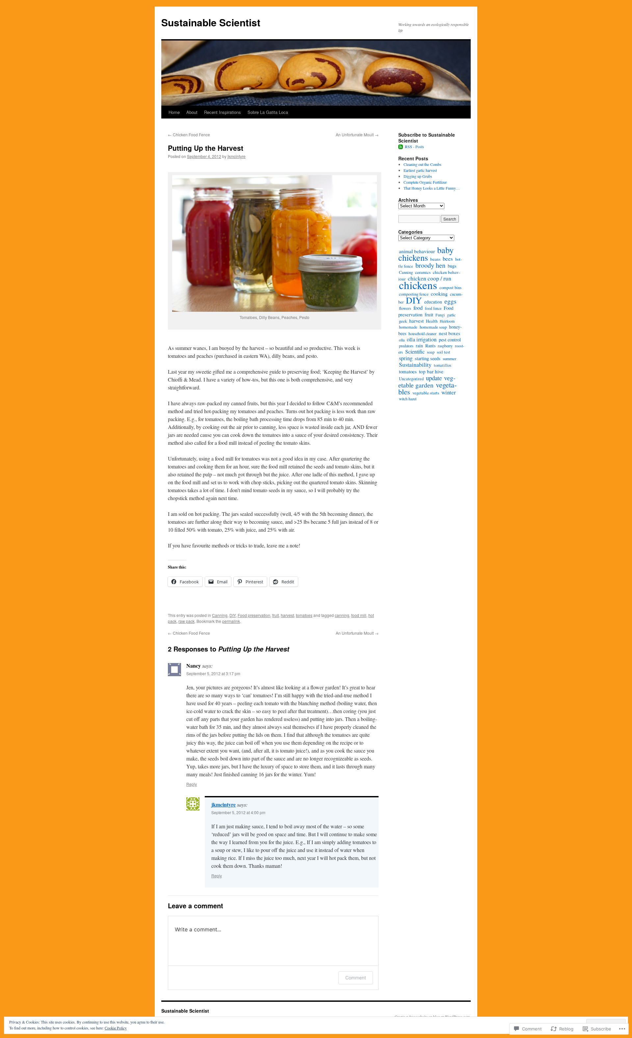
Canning (219, 615)
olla (402, 339)
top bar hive (431, 371)
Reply (191, 784)
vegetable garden (427, 381)
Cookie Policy (116, 1027)
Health (431, 321)
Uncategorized (411, 379)
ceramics (423, 272)
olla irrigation (421, 339)
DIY (232, 615)
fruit (275, 615)
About (192, 112)
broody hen (430, 265)
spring (405, 358)
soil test (443, 352)
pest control (450, 339)
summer (449, 358)
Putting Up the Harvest (205, 148)
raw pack (186, 621)
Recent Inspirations (222, 112)
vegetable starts (425, 393)
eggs (450, 301)
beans (435, 259)
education (433, 302)
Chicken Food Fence (189, 134)
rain (419, 345)
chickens (418, 285)
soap (430, 352)
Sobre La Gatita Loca (268, 112)
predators (406, 345)
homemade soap (433, 327)
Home (174, 112)
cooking (439, 293)
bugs (452, 266)
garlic (451, 314)
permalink (231, 621)
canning (342, 615)
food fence (433, 308)
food (418, 307)
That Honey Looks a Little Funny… (432, 188)
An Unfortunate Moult (357, 134)
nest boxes (449, 333)
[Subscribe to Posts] (401, 146)
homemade (408, 327)
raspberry (445, 345)
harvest (287, 615)
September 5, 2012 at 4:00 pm (238, 812)
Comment (355, 977)
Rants (430, 346)
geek (403, 321)
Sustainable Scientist (210, 22)
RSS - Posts (414, 146)
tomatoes (304, 615)
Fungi (440, 314)
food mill (358, 615)
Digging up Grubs (418, 176)
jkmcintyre (236, 156)
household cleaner (422, 333)
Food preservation (254, 615)
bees (448, 258)
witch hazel (407, 398)
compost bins (450, 287)
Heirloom (447, 321)
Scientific (415, 351)
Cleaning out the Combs (422, 164)
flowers (405, 308)
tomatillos (442, 365)
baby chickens (426, 253)
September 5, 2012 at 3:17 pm (213, 673)
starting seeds (427, 358)
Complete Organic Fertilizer (425, 182)
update (434, 378)
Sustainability (415, 364)
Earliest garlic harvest (420, 170)
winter (448, 392)
